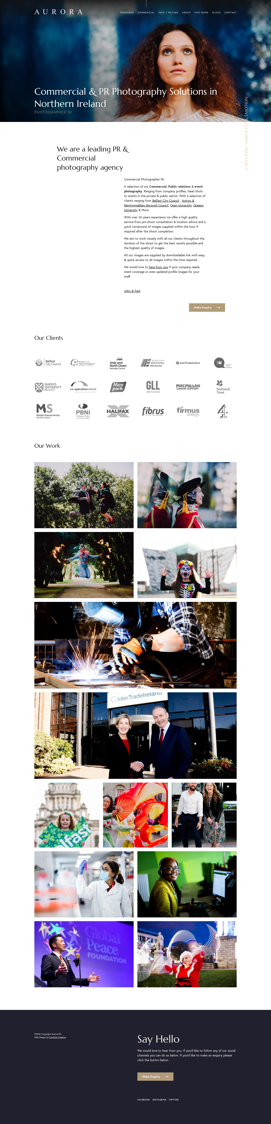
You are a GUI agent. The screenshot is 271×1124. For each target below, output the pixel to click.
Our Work (202, 12)
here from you (158, 267)
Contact (231, 12)
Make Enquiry (203, 307)
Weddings (127, 12)
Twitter (174, 1099)
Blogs (216, 12)
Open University (181, 205)
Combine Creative (57, 1037)
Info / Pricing (168, 12)
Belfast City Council (165, 201)
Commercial (146, 12)
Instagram (159, 1099)
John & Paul (132, 291)
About (186, 12)
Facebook (143, 1099)
